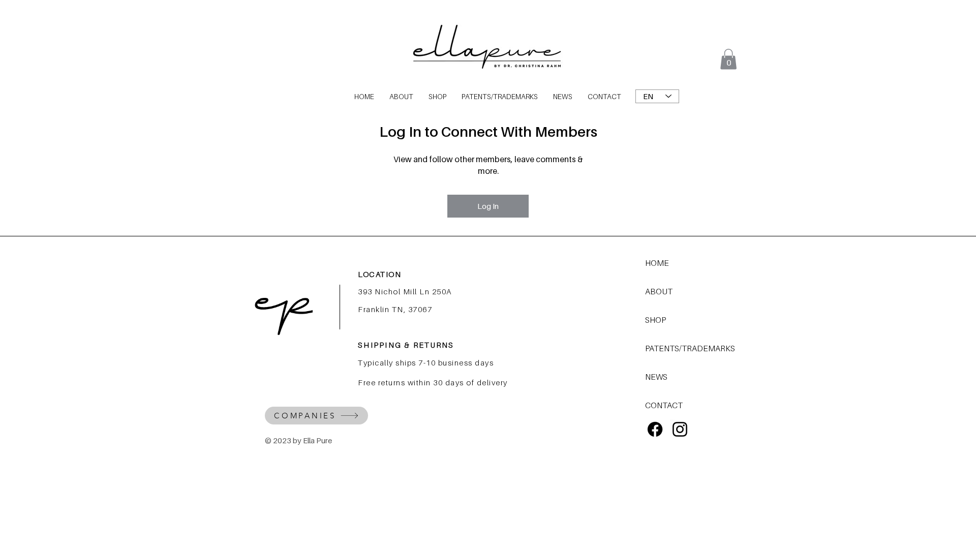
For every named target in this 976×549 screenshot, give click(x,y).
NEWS (656, 377)
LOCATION (379, 274)
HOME (657, 263)
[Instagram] (680, 429)
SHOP (655, 320)
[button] (728, 59)
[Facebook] (655, 429)
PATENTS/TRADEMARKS (681, 348)
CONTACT (664, 405)
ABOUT (659, 291)
